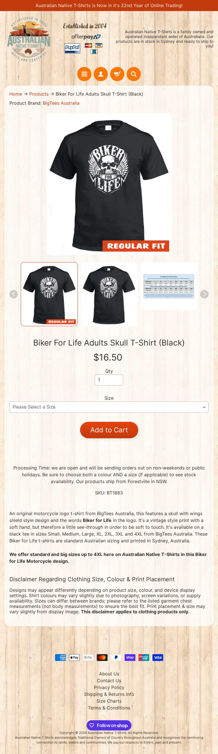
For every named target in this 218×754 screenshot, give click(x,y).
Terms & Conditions (109, 708)
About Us (109, 674)
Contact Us (109, 680)
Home (15, 94)
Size (109, 398)
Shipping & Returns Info (109, 694)
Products (39, 94)
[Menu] (84, 74)
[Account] (101, 74)
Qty (109, 371)
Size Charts (109, 701)
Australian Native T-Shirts (107, 733)
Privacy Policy (109, 687)
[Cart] (117, 74)
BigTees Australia (61, 103)
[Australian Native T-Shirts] (57, 39)
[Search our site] (134, 74)
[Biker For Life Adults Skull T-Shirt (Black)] (49, 294)
